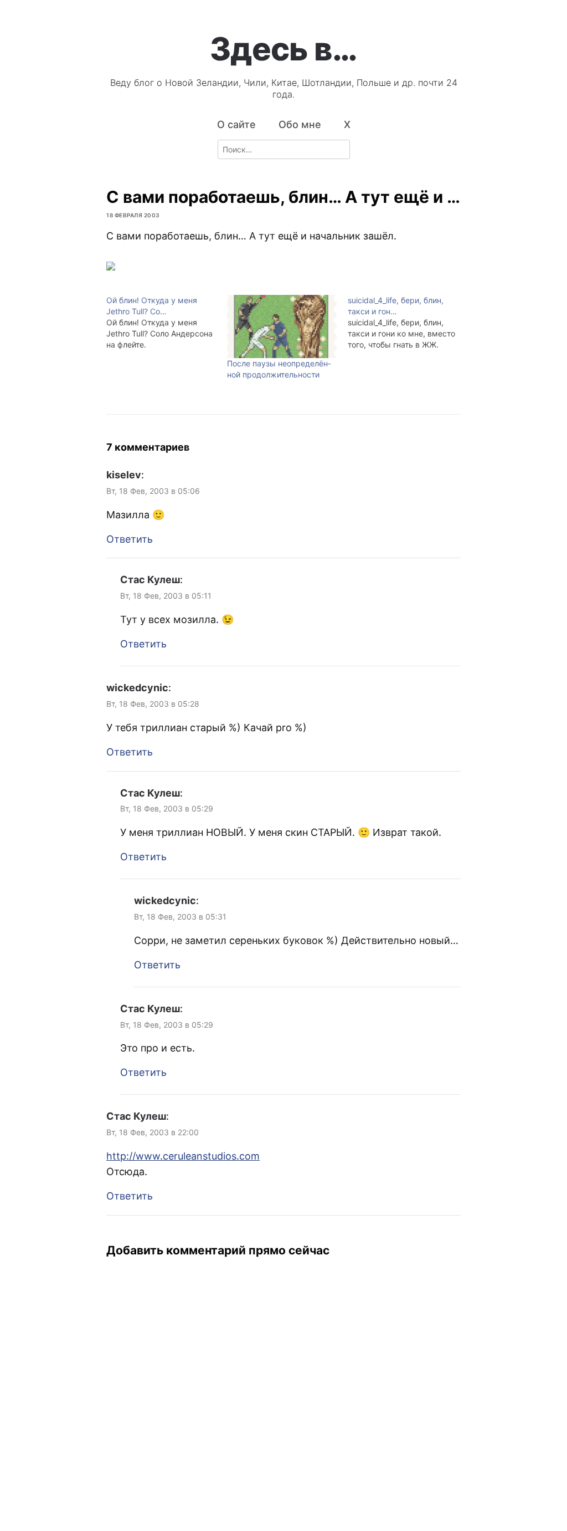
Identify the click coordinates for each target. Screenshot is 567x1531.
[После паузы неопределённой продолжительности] (282, 326)
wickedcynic (137, 687)
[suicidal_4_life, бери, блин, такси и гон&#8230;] (408, 322)
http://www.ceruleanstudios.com (183, 1156)
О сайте (236, 124)
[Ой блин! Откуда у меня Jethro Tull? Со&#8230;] (166, 322)
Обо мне (300, 124)
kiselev (123, 475)
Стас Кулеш (150, 579)
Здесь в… (283, 48)
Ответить (129, 539)
